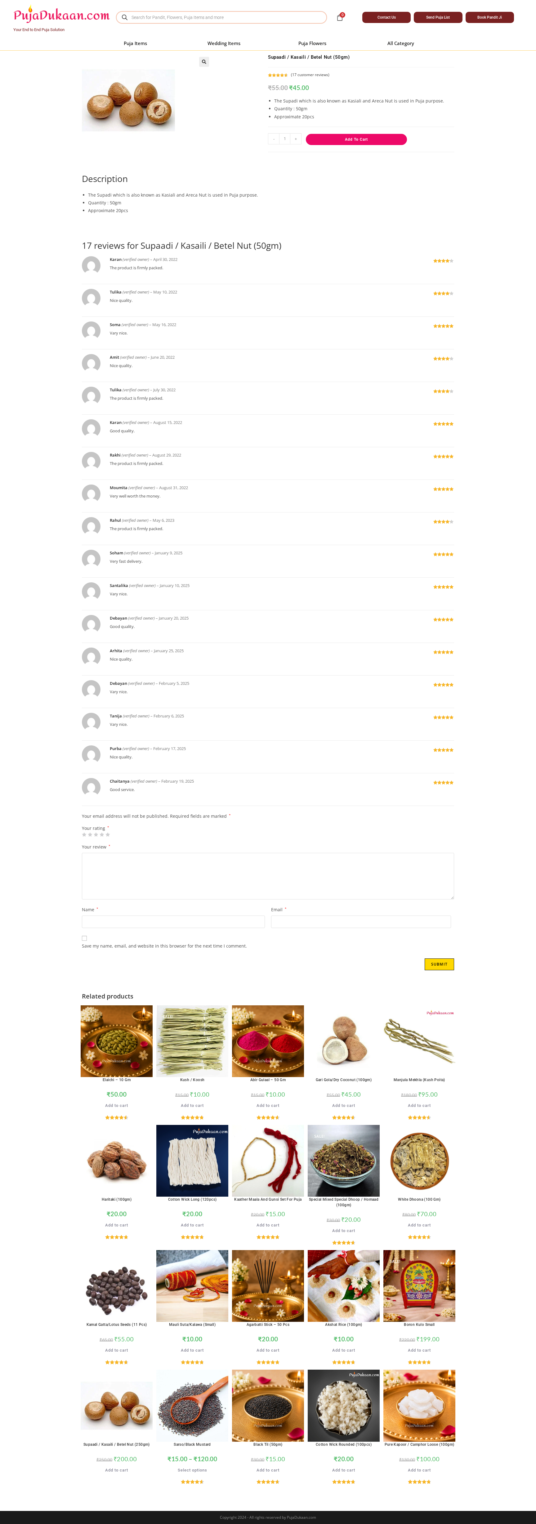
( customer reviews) (310, 74)
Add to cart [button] (116, 1105)
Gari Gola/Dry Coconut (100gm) (344, 1080)
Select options (192, 1470)
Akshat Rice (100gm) (343, 1324)
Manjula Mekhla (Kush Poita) (419, 1080)
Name (90, 909)
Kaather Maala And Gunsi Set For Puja (268, 1199)
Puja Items (135, 43)
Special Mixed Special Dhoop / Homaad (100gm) (343, 1202)
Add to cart (356, 139)
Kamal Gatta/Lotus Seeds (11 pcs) (117, 1324)
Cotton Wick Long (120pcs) (192, 1199)
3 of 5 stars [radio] (96, 834)
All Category (400, 43)
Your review (96, 847)
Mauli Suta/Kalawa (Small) (192, 1324)
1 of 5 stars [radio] (84, 834)
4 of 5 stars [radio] (102, 834)
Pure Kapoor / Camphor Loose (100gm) (419, 1444)
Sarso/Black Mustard (192, 1444)
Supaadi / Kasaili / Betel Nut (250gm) (116, 1444)
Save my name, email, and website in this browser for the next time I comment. (164, 946)
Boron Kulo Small (419, 1324)
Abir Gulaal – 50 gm (268, 1080)
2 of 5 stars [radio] (90, 834)
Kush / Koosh (192, 1080)
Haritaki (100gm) (117, 1199)
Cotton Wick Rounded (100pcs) (344, 1444)
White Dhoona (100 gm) (419, 1199)
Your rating (95, 828)
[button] (204, 62)
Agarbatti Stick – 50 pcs (268, 1324)
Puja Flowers (312, 43)
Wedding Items (224, 43)
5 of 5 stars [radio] (107, 834)
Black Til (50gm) (267, 1444)
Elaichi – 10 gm (117, 1080)
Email (279, 909)
